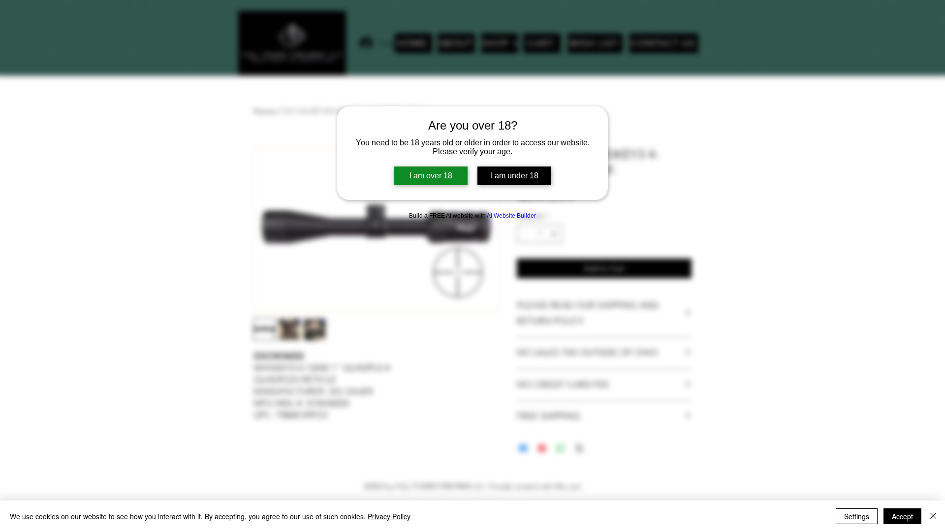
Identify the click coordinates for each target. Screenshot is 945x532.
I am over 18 (431, 175)
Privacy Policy (389, 516)
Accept (902, 516)
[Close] (933, 516)
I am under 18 (514, 175)
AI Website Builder (511, 215)
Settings (856, 516)
